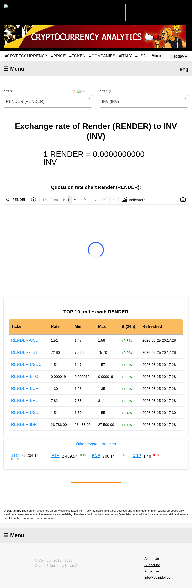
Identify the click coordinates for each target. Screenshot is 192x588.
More (156, 56)
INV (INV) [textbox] (110, 101)
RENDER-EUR (25, 388)
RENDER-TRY (24, 352)
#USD (141, 56)
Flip (73, 91)
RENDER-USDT (26, 340)
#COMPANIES (102, 56)
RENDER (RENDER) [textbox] (25, 101)
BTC (15, 455)
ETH (56, 456)
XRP (137, 456)
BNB (96, 456)
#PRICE (58, 56)
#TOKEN (78, 56)
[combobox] (48, 101)
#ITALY (125, 56)
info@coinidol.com (159, 577)
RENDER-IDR (24, 424)
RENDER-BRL (24, 400)
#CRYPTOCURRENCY (26, 56)
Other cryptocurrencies (96, 444)
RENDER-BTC (24, 376)
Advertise (151, 571)
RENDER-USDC (26, 364)
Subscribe (152, 565)
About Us (151, 559)
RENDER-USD (25, 412)
